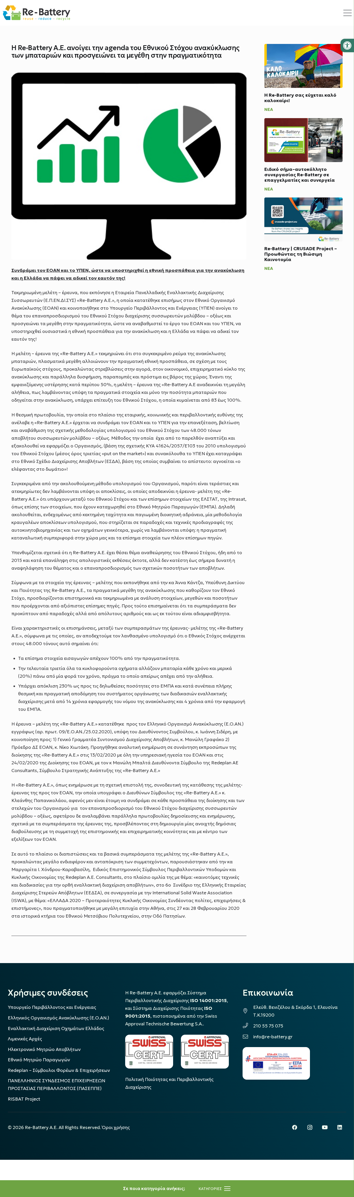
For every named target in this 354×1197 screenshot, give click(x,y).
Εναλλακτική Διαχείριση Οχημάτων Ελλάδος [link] (56, 1028)
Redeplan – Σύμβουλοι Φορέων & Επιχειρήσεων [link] (59, 1070)
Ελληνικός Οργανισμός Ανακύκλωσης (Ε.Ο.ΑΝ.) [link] (58, 1018)
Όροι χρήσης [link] (116, 1127)
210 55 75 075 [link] (268, 1026)
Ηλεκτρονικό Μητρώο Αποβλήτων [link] (44, 1049)
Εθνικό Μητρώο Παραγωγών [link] (39, 1060)
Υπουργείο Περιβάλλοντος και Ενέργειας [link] (52, 1007)
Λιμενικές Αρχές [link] (25, 1039)
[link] (347, 45)
